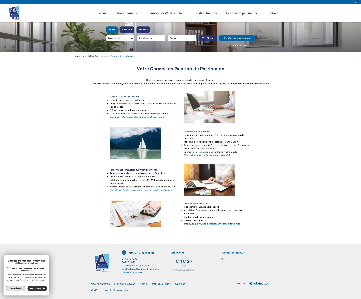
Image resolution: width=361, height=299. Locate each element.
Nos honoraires (100, 284)
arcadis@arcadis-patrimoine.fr (137, 265)
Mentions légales (124, 284)
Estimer (143, 29)
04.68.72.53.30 (129, 258)
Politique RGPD (161, 284)
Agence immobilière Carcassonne (91, 56)
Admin (144, 284)
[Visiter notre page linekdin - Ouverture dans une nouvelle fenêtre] (222, 258)
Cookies (180, 284)
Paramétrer (16, 288)
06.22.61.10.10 (128, 262)
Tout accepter (37, 288)
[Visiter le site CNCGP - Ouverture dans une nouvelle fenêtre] (184, 265)
